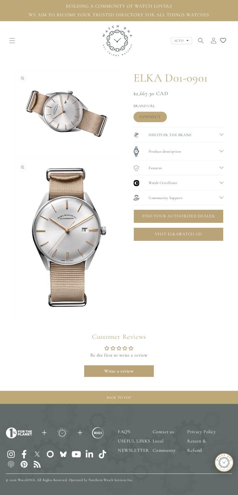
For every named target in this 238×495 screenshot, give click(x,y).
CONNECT (150, 116)
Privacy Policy (201, 432)
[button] (12, 40)
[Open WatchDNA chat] (224, 462)
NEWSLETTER (133, 450)
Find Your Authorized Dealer (178, 216)
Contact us (163, 432)
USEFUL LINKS (134, 441)
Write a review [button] (119, 371)
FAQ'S (124, 432)
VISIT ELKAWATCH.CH (178, 234)
